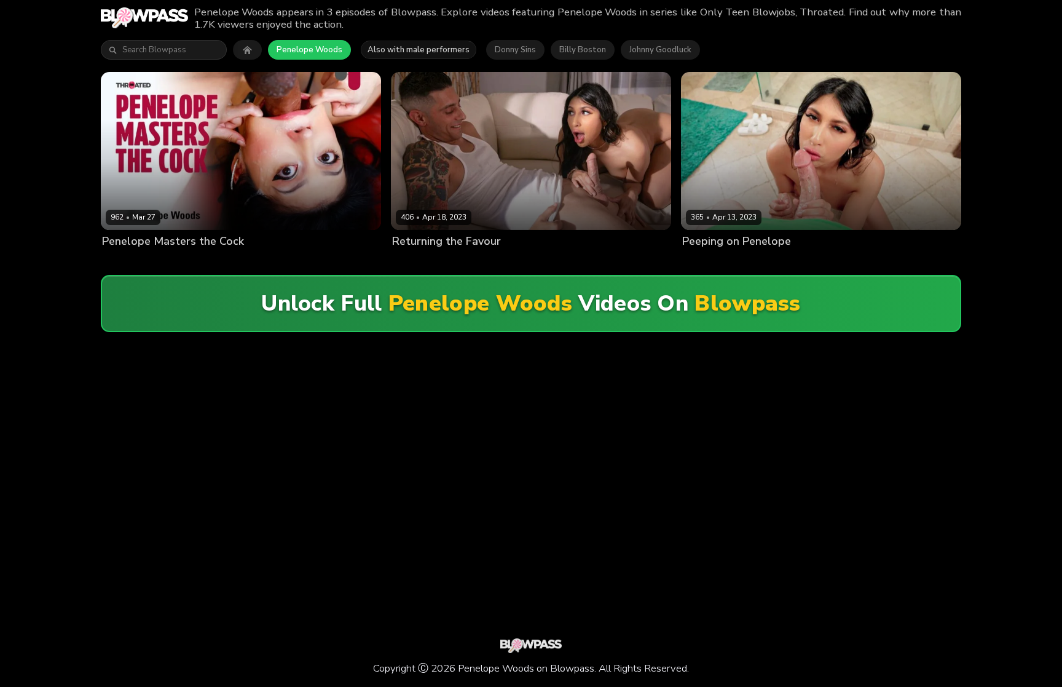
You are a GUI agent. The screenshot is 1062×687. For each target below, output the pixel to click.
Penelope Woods (309, 49)
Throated (247, 262)
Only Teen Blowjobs (562, 262)
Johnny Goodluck (660, 49)
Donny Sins (515, 49)
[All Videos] (247, 50)
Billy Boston (582, 49)
